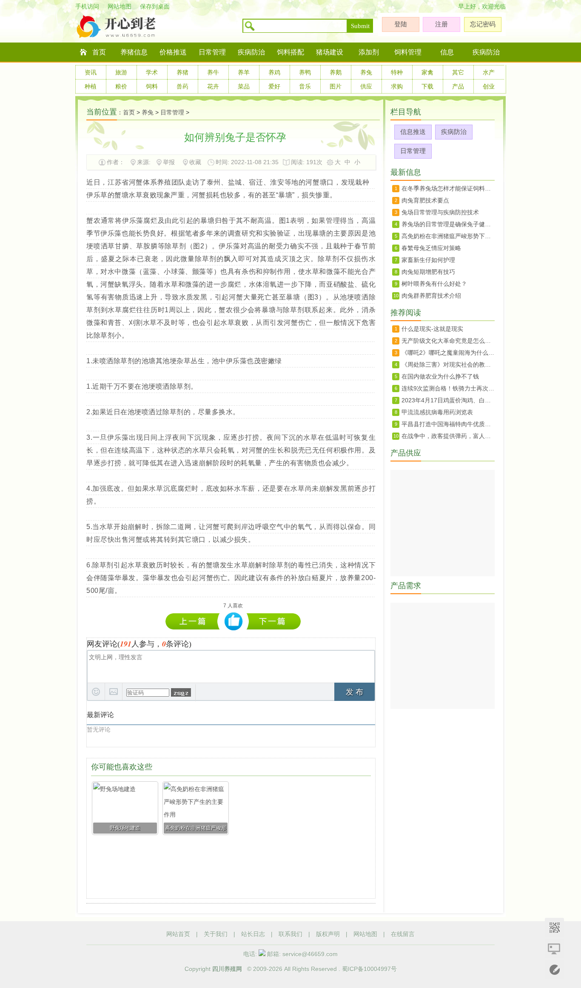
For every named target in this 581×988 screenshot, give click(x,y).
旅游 (121, 72)
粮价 (121, 86)
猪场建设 (329, 52)
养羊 (244, 72)
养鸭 (305, 72)
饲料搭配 (290, 52)
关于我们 (216, 934)
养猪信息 (134, 52)
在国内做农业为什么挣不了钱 (440, 376)
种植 (91, 86)
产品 (458, 86)
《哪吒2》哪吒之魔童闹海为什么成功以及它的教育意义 (448, 352)
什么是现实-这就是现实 (432, 328)
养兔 (366, 72)
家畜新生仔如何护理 (428, 259)
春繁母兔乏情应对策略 (431, 248)
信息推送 (413, 131)
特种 (397, 72)
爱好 (274, 86)
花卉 (213, 86)
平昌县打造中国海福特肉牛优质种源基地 (448, 424)
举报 (169, 162)
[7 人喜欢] (233, 621)
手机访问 (87, 6)
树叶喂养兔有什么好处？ (434, 283)
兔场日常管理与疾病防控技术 (440, 212)
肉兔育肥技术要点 (425, 200)
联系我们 (290, 934)
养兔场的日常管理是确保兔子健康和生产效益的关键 (273, 621)
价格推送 (173, 52)
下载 (427, 86)
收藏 (195, 162)
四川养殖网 (227, 968)
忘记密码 (483, 24)
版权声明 (328, 934)
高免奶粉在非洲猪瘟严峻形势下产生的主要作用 (194, 621)
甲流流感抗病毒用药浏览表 (437, 412)
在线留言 (403, 934)
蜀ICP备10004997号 (369, 968)
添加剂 (369, 52)
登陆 (400, 24)
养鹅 (336, 72)
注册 (441, 24)
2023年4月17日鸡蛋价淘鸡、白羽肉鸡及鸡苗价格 (448, 400)
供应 (366, 86)
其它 (458, 72)
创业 (489, 86)
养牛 (213, 72)
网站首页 (178, 934)
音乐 (305, 86)
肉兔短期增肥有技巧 (428, 271)
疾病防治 (251, 52)
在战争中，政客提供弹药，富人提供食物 (448, 436)
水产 (489, 72)
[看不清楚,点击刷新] (181, 692)
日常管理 (212, 52)
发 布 (354, 692)
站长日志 (253, 934)
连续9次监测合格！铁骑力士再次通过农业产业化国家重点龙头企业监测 (448, 388)
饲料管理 (408, 52)
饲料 (152, 86)
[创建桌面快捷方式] (554, 948)
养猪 (182, 72)
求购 (397, 86)
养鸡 (274, 72)
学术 (152, 72)
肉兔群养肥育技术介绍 (431, 295)
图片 (336, 86)
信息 (447, 52)
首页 (99, 52)
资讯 (91, 72)
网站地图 (119, 6)
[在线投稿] (554, 969)
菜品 (244, 86)
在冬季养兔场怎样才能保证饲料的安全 (448, 188)
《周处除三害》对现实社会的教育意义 (448, 364)
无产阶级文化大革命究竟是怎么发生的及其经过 (448, 340)
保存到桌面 (155, 6)
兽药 (182, 86)
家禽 (427, 72)
